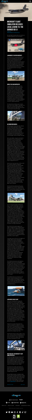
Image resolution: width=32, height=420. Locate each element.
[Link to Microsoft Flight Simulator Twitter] (7, 412)
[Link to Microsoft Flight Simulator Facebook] (17, 412)
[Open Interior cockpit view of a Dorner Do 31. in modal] (16, 345)
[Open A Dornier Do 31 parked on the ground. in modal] (16, 198)
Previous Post (10, 384)
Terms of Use (4, 405)
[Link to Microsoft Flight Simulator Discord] (9, 412)
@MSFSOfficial (12, 381)
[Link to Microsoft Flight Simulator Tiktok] (23, 412)
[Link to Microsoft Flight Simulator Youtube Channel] (12, 412)
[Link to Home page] (4, 1)
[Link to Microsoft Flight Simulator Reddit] (20, 412)
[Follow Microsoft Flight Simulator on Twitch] (25, 412)
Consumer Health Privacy (25, 405)
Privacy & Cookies (11, 405)
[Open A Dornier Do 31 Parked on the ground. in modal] (16, 76)
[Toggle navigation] (30, 1)
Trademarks (17, 405)
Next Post (23, 384)
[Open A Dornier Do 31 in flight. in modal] (16, 291)
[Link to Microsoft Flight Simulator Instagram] (15, 412)
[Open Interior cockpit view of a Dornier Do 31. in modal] (16, 116)
